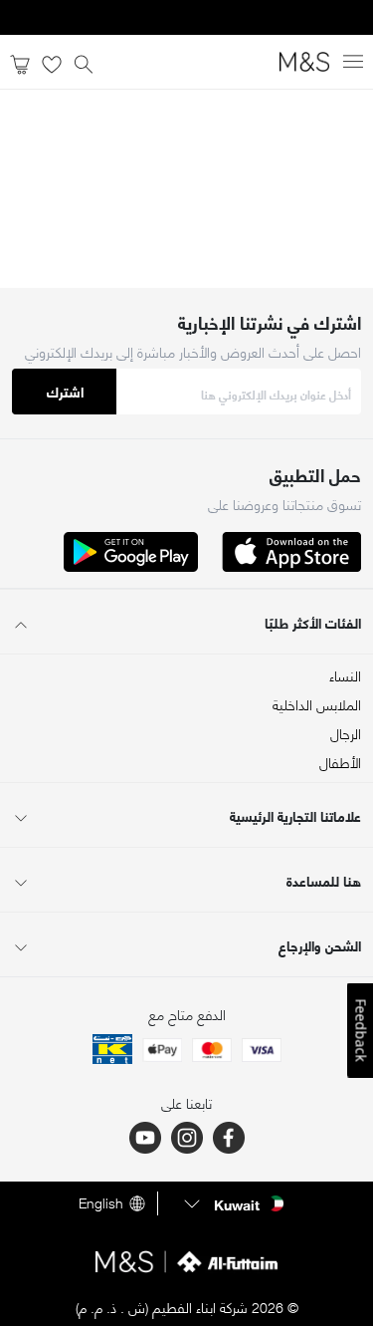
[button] (231, 1203)
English (101, 1203)
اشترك (65, 391)
